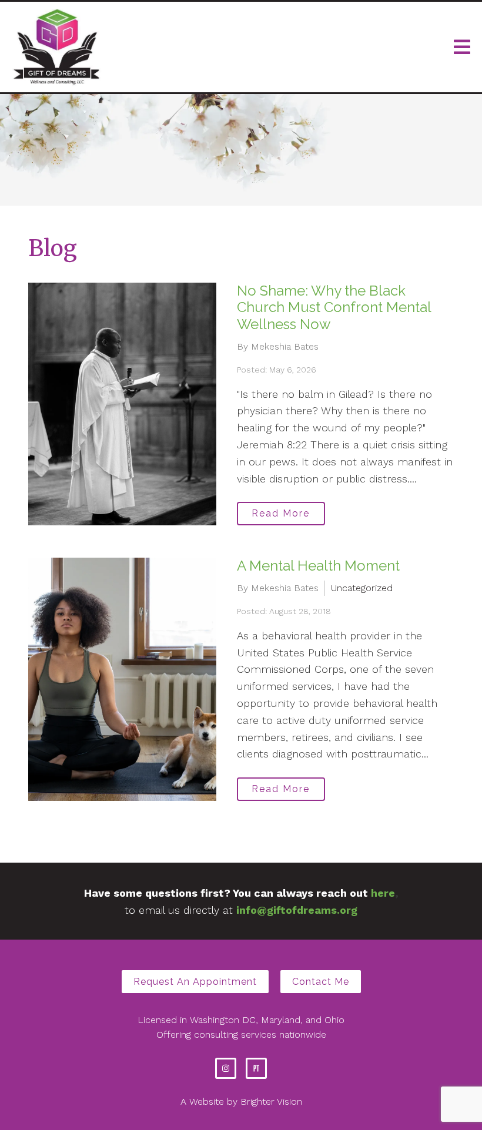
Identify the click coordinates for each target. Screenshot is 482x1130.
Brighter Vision (271, 1101)
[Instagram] (225, 1068)
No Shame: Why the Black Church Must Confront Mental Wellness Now (334, 307)
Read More (281, 513)
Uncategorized (362, 587)
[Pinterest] (256, 1068)
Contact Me (320, 981)
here (383, 893)
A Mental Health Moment (318, 565)
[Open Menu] (462, 47)
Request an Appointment (195, 981)
